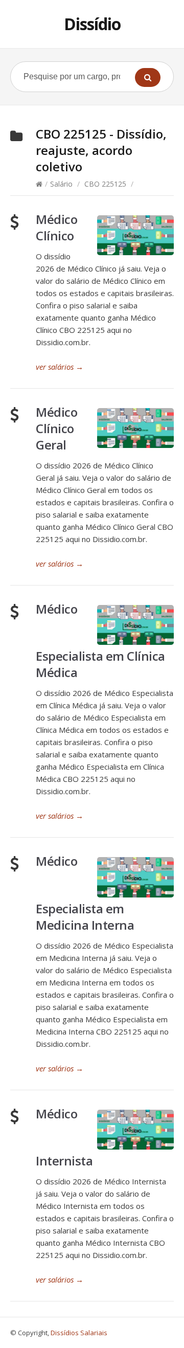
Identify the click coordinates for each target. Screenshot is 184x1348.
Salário (61, 184)
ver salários (59, 367)
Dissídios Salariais (79, 1332)
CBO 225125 (105, 184)
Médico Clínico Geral (56, 428)
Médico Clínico (56, 227)
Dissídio (92, 24)
